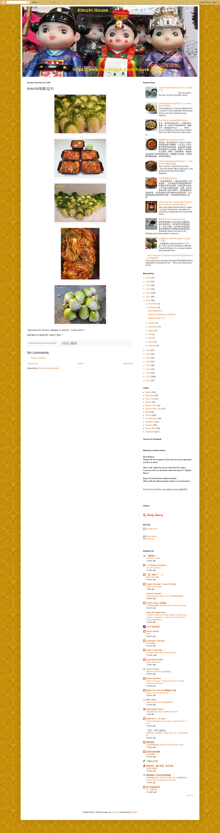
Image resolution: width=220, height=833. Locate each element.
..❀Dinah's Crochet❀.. (157, 565)
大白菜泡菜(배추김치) (168, 178)
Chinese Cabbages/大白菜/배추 (162, 314)
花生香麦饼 (150, 754)
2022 (148, 293)
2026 (148, 278)
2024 (148, 285)
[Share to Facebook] (72, 343)
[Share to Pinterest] (75, 343)
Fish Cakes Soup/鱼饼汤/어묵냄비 (173, 120)
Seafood (149, 425)
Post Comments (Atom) (49, 368)
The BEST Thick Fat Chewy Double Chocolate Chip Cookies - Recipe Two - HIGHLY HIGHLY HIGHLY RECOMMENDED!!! (166, 617)
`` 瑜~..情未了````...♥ (154, 575)
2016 (148, 362)
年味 (148, 634)
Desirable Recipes (154, 660)
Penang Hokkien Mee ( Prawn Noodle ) (161, 653)
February (152, 345)
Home (80, 363)
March (151, 342)
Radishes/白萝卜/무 (156, 318)
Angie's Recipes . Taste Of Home (161, 584)
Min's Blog (151, 700)
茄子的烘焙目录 (153, 787)
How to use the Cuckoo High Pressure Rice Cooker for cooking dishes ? (175, 203)
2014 (148, 369)
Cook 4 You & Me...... (155, 650)
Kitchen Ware (151, 405)
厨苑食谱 (150, 742)
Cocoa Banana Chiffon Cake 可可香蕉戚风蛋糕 (164, 596)
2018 (148, 354)
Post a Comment (38, 358)
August (151, 330)
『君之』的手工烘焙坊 (156, 730)
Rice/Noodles (151, 418)
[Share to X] (69, 343)
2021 (148, 297)
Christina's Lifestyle (155, 641)
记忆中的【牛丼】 (153, 558)
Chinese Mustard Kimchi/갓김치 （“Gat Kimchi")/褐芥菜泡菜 (175, 162)
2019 (148, 350)
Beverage (149, 395)
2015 (148, 365)
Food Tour (149, 399)
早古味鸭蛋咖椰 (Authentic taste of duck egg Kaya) (166, 605)
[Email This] (63, 343)
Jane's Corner (152, 669)
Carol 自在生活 (153, 627)
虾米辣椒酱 (150, 643)
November (153, 307)
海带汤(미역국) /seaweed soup (172, 219)
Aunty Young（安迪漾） (157, 603)
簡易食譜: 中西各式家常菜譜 (158, 775)
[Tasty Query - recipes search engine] (153, 517)
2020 (148, 300)
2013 (148, 373)
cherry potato (152, 631)
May (150, 338)
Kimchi (148, 402)
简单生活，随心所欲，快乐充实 (159, 766)
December (153, 304)
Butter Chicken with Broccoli (157, 693)
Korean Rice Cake (153, 409)
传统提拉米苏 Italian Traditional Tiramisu (162, 712)
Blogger (133, 812)
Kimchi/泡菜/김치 (155, 311)
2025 (148, 282)
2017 (148, 358)
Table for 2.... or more (156, 719)
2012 (148, 377)
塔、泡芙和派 (151, 790)
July (150, 334)
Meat (147, 412)
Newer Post (33, 363)
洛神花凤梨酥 (151, 768)
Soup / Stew (150, 428)
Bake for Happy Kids (155, 612)
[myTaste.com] (150, 529)
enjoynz (115, 812)
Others (148, 415)
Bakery (148, 392)
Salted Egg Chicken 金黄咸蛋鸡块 (159, 702)
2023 (148, 289)
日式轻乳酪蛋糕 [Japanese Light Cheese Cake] (164, 745)
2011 (148, 380)
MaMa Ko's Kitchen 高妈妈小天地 (161, 690)
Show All (190, 795)
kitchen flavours (153, 678)
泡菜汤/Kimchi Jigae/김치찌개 (171, 140)
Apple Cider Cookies (154, 587)
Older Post (128, 363)
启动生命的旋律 (153, 752)
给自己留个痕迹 (152, 577)
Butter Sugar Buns (153, 662)
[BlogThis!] (66, 343)
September (153, 327)
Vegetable (149, 432)
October (152, 323)
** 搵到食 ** (151, 556)
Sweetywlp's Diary (154, 709)
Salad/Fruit (150, 422)
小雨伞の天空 (152, 761)
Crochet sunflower (153, 568)
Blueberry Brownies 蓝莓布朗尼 (158, 672)
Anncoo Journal (153, 594)
